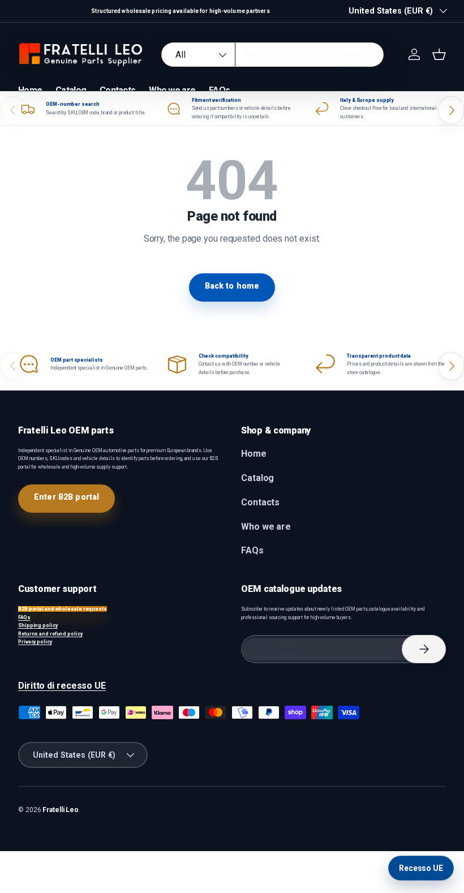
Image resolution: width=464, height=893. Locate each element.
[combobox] (272, 54)
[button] (439, 54)
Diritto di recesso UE (62, 685)
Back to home (232, 285)
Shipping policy (38, 625)
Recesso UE (421, 868)
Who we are (172, 90)
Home (30, 90)
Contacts (117, 90)
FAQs (219, 90)
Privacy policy (35, 642)
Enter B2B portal (66, 496)
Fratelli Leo (60, 810)
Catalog (70, 90)
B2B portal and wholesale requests (62, 609)
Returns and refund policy (50, 634)
